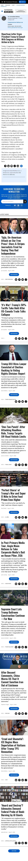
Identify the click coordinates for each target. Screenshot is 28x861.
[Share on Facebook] (5, 166)
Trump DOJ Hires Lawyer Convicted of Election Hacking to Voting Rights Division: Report (13, 368)
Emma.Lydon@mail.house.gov (15, 27)
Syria (24, 57)
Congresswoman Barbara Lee (15, 22)
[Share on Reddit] (22, 279)
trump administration (10, 399)
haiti (6, 779)
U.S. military (13, 131)
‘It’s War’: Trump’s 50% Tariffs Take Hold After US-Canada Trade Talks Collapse (13, 309)
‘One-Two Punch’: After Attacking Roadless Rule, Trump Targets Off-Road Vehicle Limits (13, 431)
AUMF (14, 116)
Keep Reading (14, 274)
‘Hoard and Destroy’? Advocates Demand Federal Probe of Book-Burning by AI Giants (13, 810)
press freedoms (9, 279)
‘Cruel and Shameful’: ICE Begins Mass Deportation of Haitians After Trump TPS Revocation (13, 745)
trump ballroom (9, 646)
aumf (13, 5)
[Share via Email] (11, 166)
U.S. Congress (19, 99)
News (2, 279)
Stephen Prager (5, 704)
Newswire (7, 5)
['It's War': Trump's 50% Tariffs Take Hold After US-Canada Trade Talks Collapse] (14, 293)
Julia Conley (4, 574)
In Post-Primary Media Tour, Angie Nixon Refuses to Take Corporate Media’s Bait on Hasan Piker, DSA (13, 549)
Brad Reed (3, 508)
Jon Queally (4, 270)
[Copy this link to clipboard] (15, 166)
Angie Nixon (8, 583)
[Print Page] (18, 166)
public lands (8, 464)
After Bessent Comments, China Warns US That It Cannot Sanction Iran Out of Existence (12, 678)
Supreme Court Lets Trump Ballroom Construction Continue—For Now (13, 614)
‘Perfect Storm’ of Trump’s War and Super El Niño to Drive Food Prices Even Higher (13, 495)
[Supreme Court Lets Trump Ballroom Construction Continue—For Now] (14, 597)
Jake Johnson (4, 832)
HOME (2, 5)
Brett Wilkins (4, 390)
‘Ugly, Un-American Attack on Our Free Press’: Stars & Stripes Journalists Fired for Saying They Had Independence (13, 245)
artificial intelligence (10, 840)
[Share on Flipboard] (19, 279)
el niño (7, 517)
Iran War (7, 713)
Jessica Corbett (5, 455)
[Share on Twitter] (8, 166)
